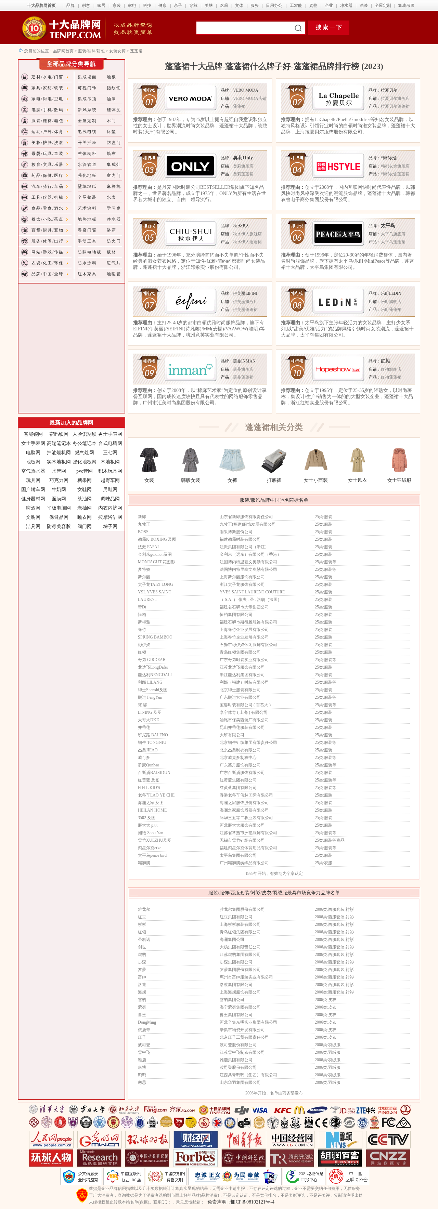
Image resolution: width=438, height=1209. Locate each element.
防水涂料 (87, 263)
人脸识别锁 (84, 434)
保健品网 (58, 517)
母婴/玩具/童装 (47, 153)
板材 (111, 252)
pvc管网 (84, 471)
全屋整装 (87, 197)
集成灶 (114, 164)
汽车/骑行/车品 (47, 186)
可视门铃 (87, 88)
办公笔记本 (84, 443)
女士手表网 (33, 443)
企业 (329, 5)
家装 (117, 5)
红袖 (385, 361)
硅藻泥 (114, 109)
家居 (101, 5)
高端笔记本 (59, 443)
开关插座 (87, 142)
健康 (162, 5)
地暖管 (114, 274)
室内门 (114, 175)
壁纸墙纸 (87, 186)
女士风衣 (357, 480)
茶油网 (84, 498)
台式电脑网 (110, 443)
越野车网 (110, 480)
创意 (86, 5)
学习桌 (114, 208)
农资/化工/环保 (47, 263)
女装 (149, 480)
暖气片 (114, 263)
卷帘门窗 (87, 230)
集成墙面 (87, 77)
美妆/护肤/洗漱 (47, 142)
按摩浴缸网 (110, 517)
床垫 (111, 131)
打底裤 (274, 480)
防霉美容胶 (59, 526)
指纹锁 (114, 88)
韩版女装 (190, 480)
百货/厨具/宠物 (47, 230)
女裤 (232, 480)
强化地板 (87, 175)
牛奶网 (59, 489)
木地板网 (110, 461)
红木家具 (87, 274)
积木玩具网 (110, 471)
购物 (313, 5)
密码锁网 (58, 434)
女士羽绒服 (399, 480)
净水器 (346, 5)
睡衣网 (84, 517)
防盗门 (114, 142)
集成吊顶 (406, 5)
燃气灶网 (84, 452)
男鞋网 (110, 489)
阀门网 (84, 526)
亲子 (178, 5)
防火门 (114, 241)
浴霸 (111, 230)
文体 (239, 5)
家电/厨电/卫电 (47, 98)
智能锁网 (33, 434)
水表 (111, 197)
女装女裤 (117, 51)
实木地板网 (59, 461)
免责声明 (217, 1202)
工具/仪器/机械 (47, 197)
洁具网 (33, 526)
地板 (111, 77)
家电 (132, 5)
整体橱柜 (87, 153)
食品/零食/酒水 (47, 208)
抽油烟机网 (59, 452)
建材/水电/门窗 (47, 77)
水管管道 (87, 164)
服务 (254, 5)
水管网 (59, 471)
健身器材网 (33, 498)
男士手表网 (110, 434)
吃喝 (224, 5)
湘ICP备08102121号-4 (251, 1202)
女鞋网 (84, 489)
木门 (111, 120)
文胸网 (33, 517)
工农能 (296, 5)
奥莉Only (243, 157)
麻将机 (114, 186)
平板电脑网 (59, 508)
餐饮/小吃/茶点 (47, 219)
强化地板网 (84, 461)
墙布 (111, 153)
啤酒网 (33, 508)
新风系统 (87, 109)
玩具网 (33, 480)
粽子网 (110, 526)
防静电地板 (90, 252)
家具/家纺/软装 (47, 88)
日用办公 (274, 5)
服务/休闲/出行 (47, 241)
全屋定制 (383, 5)
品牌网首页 (64, 51)
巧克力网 (58, 480)
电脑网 (33, 452)
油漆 (364, 5)
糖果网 (84, 480)
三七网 (110, 452)
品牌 (70, 5)
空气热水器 (33, 471)
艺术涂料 (87, 208)
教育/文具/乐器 (47, 164)
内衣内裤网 (110, 508)
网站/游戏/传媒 (47, 252)
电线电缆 (87, 131)
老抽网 (84, 508)
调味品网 (110, 498)
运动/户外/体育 (47, 131)
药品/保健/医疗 (47, 175)
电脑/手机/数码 (47, 109)
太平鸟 (388, 225)
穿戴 (193, 5)
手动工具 (87, 241)
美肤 (209, 5)
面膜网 (59, 498)
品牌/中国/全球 (47, 274)
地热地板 (87, 219)
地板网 (33, 461)
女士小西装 (316, 480)
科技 (147, 5)
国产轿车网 (33, 489)
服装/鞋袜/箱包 (91, 51)
